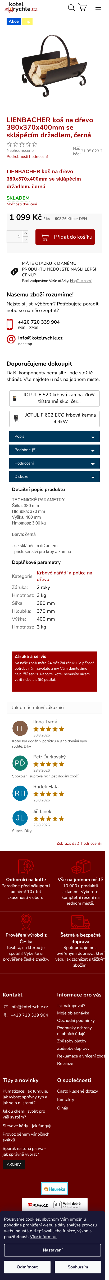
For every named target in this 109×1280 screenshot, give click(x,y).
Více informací (43, 1237)
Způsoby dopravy (73, 1048)
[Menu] (97, 6)
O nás (62, 1108)
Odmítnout (27, 1267)
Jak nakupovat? (71, 1006)
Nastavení (52, 1250)
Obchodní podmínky (76, 1020)
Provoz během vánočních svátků (26, 1137)
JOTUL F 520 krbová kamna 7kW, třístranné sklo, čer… (59, 398)
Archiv (14, 1164)
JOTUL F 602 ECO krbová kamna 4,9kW (60, 418)
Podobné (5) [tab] (26, 449)
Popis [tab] (19, 436)
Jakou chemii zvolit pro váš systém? (24, 1114)
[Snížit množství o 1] (25, 240)
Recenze (65, 1063)
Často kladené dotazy (77, 1091)
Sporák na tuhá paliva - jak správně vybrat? (24, 1151)
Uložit (17, 114)
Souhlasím (78, 1267)
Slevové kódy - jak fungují (27, 1126)
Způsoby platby (71, 1041)
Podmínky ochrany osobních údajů (74, 1031)
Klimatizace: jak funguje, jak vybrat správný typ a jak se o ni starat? (25, 1097)
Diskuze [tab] (21, 476)
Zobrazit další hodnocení (78, 843)
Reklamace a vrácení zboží (81, 1056)
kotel (58, 674)
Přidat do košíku (73, 236)
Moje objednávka (73, 1013)
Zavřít (52, 114)
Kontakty (65, 1100)
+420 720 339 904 (29, 1015)
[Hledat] (70, 6)
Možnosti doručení (22, 204)
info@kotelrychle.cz (29, 1007)
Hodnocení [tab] (24, 463)
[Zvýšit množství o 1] (25, 233)
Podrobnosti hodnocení (27, 156)
